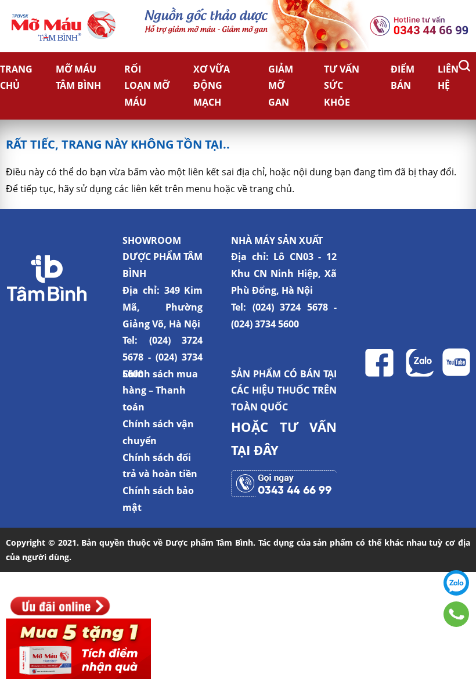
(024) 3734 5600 (265, 324)
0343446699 (456, 614)
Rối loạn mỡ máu (147, 86)
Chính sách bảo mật (158, 499)
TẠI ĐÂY (255, 450)
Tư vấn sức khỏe (341, 86)
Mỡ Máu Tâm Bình (78, 77)
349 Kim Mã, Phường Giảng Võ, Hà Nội (162, 307)
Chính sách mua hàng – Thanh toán (160, 390)
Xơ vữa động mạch (211, 86)
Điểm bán (402, 77)
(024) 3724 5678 (290, 307)
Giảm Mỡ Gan (280, 86)
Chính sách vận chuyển (158, 432)
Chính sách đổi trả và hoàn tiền (159, 466)
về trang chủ (264, 188)
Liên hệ (448, 77)
